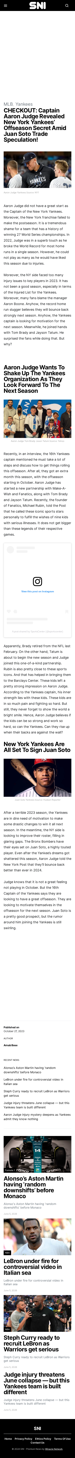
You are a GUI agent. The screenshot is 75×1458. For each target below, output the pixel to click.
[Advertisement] (37, 56)
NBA (7, 1252)
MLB (8, 104)
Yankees (24, 104)
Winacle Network (54, 1449)
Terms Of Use (62, 1438)
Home (8, 1438)
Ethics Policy (43, 1438)
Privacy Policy (23, 1438)
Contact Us (37, 1442)
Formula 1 (10, 1170)
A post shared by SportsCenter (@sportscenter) (37, 631)
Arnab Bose (10, 1045)
